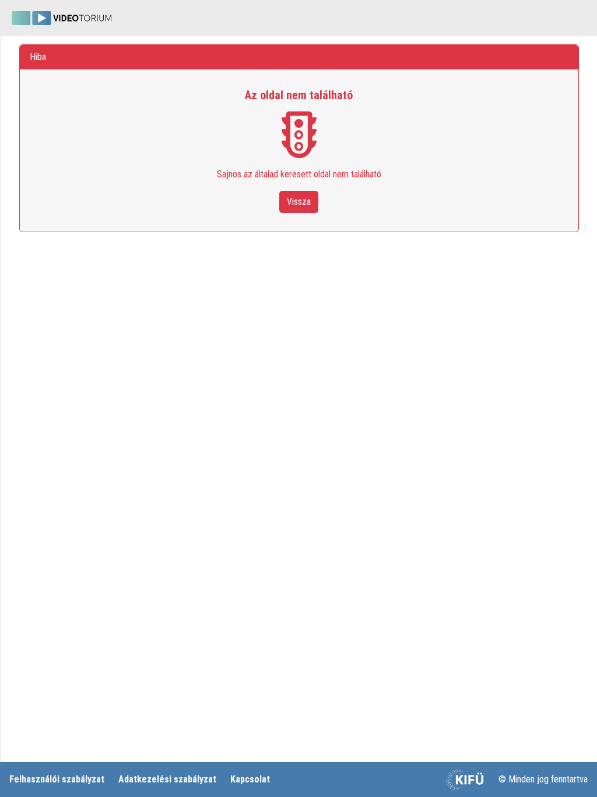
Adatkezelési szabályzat (167, 779)
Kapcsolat (250, 779)
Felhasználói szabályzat (56, 779)
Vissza (299, 201)
